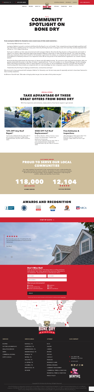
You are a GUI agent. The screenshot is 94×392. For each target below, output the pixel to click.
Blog (70, 6)
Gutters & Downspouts (10, 346)
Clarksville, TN (29, 346)
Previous (5, 257)
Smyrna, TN (28, 357)
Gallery (49, 346)
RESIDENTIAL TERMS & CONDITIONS (56, 373)
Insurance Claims (52, 362)
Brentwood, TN (29, 367)
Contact (50, 357)
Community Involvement (54, 367)
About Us (37, 6)
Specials (56, 6)
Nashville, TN (29, 343)
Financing (64, 6)
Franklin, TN (28, 354)
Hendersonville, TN (30, 351)
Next (12, 257)
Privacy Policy (63, 297)
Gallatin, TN (28, 359)
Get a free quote (85, 2)
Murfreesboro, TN (30, 349)
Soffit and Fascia (53, 288)
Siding (50, 286)
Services (24, 6)
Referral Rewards (59, 2)
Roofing (31, 285)
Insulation (51, 285)
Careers (75, 2)
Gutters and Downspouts (36, 288)
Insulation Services (8, 349)
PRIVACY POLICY (51, 375)
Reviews (31, 6)
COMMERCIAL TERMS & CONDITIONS (56, 370)
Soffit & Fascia (7, 357)
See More (27, 370)
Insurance (68, 2)
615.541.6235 (74, 361)
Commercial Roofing (34, 286)
